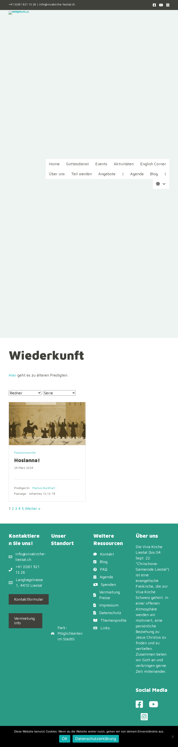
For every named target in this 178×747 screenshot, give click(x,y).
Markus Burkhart (43, 488)
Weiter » (32, 508)
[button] (164, 184)
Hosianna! (27, 460)
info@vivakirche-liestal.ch (57, 4)
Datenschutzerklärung (95, 738)
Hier (12, 375)
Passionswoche (25, 452)
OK (65, 738)
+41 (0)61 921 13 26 (22, 4)
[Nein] (172, 736)
